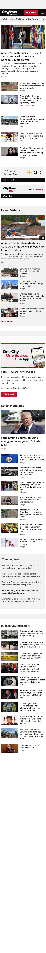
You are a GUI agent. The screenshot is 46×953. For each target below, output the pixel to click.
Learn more (9, 394)
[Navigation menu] (43, 12)
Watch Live (31, 13)
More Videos (7, 321)
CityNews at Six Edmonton (28, 19)
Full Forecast (8, 180)
